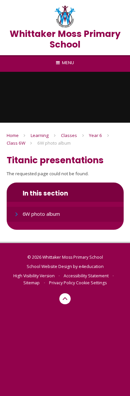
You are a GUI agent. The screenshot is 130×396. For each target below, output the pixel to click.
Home (13, 135)
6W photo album (54, 143)
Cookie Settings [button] (91, 283)
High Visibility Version (34, 276)
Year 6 (95, 135)
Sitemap (31, 283)
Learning (40, 135)
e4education (91, 266)
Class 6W (16, 143)
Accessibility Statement (86, 276)
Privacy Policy (62, 283)
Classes (69, 135)
